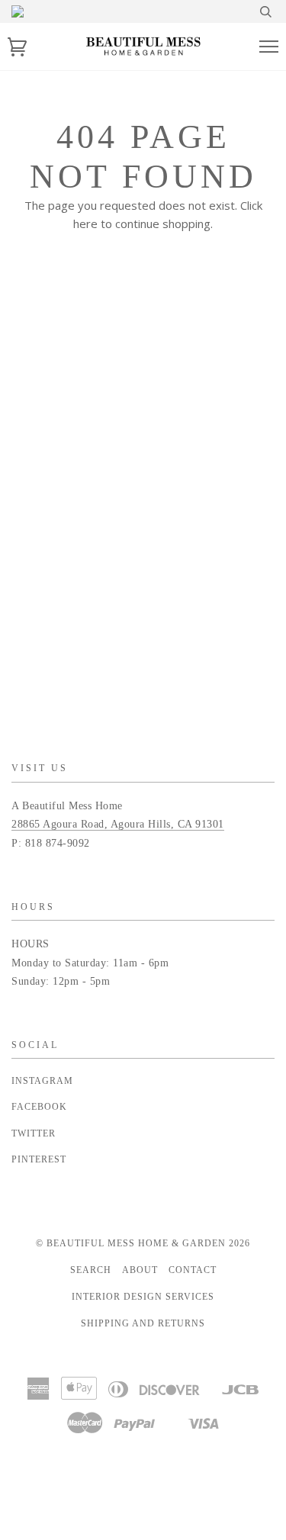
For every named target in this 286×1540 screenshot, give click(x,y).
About (140, 1270)
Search (90, 1270)
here (85, 223)
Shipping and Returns (143, 1323)
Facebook (39, 1106)
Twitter (33, 1133)
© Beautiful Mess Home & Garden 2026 (143, 1243)
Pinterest (38, 1159)
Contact (193, 1270)
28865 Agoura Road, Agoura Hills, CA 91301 (117, 824)
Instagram (42, 1080)
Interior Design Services (143, 1296)
